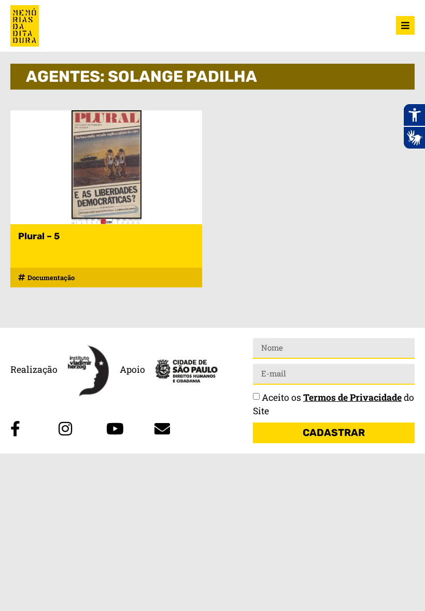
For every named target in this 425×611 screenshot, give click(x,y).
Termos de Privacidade (352, 397)
